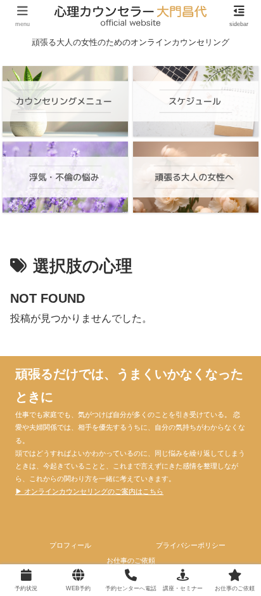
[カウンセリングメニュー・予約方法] (65, 101)
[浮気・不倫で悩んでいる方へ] (65, 177)
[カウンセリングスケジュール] (195, 101)
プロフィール (70, 545)
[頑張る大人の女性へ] (195, 177)
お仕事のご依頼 (130, 560)
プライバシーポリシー (191, 545)
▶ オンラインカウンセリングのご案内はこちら (89, 491)
